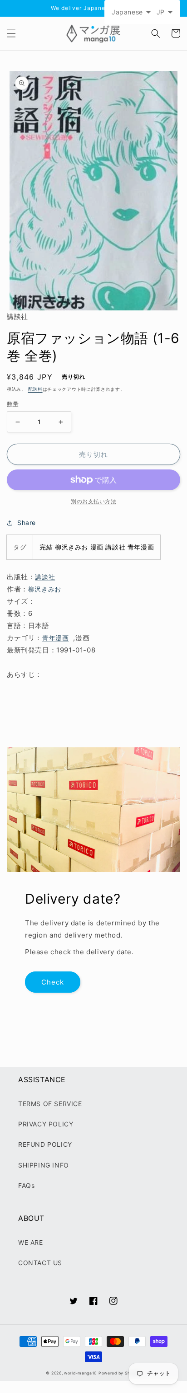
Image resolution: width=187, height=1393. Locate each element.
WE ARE (30, 1242)
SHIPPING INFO (43, 1165)
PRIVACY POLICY (45, 1124)
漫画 (96, 547)
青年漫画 (141, 547)
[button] (11, 33)
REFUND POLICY (45, 1144)
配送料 (35, 389)
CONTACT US (40, 1262)
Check (52, 982)
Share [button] (26, 522)
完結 (46, 547)
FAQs (26, 1185)
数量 (13, 404)
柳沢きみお (71, 547)
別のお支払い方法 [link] (93, 501)
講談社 (115, 547)
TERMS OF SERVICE (50, 1103)
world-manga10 (80, 1373)
